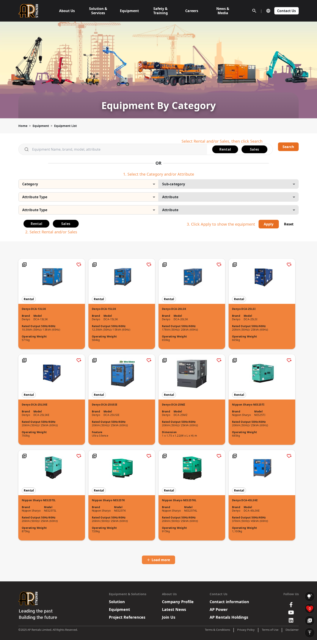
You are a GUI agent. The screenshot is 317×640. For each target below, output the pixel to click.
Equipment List (65, 126)
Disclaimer (292, 629)
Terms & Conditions (217, 629)
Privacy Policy (246, 629)
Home (22, 126)
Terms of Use (270, 629)
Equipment (41, 126)
